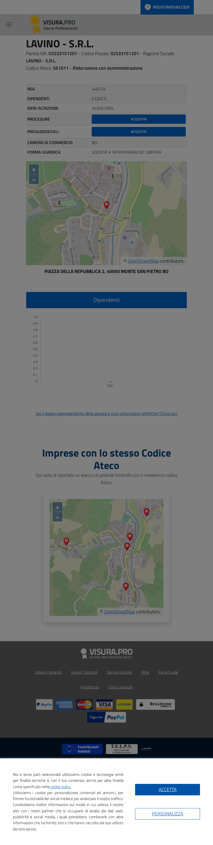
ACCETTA (168, 789)
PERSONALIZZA (167, 813)
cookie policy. (60, 787)
